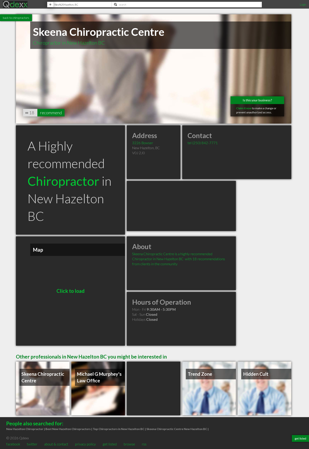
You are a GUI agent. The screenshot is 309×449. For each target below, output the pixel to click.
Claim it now (243, 108)
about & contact (56, 444)
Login (303, 4)
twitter (32, 444)
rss (144, 444)
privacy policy (85, 444)
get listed (110, 444)
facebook (13, 444)
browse (129, 444)
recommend (51, 112)
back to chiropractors (16, 17)
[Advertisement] (181, 206)
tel (203, 143)
